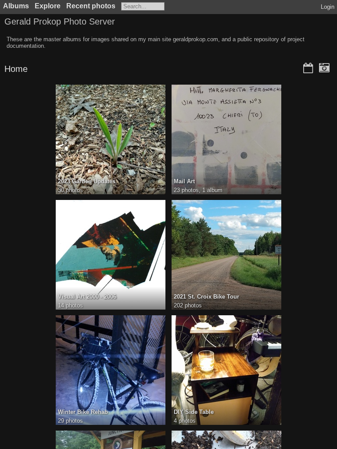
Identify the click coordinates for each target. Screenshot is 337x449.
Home (16, 69)
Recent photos (90, 6)
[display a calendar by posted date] (308, 69)
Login (327, 7)
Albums (16, 6)
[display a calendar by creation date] (324, 69)
